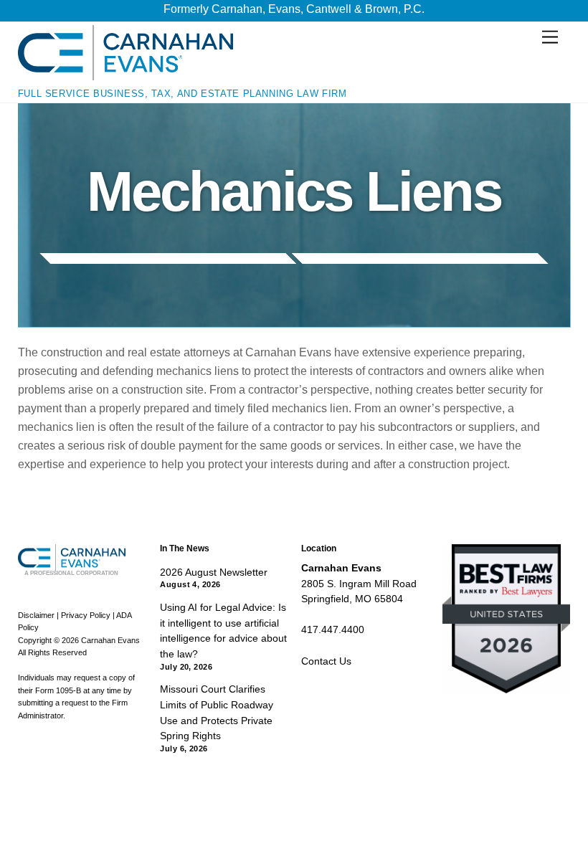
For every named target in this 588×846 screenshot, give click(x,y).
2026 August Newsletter (213, 572)
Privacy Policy (85, 615)
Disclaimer (36, 615)
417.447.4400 (332, 629)
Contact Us (326, 661)
